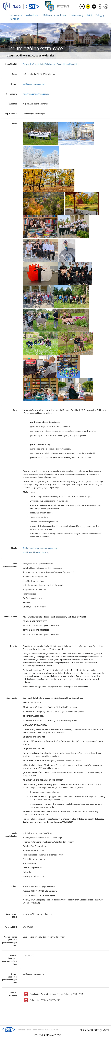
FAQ (89, 15)
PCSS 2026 (37, 1029)
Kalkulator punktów (54, 15)
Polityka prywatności (47, 1035)
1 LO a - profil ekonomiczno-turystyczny (40, 547)
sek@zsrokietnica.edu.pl (34, 83)
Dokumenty (76, 15)
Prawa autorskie (25, 1029)
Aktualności (32, 15)
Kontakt (14, 19)
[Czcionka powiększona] (106, 6)
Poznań (63, 6)
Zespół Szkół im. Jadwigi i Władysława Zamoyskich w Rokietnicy (50, 64)
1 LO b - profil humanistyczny (35, 552)
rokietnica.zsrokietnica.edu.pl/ (36, 93)
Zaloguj (100, 15)
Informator (16, 15)
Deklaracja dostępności (94, 1030)
